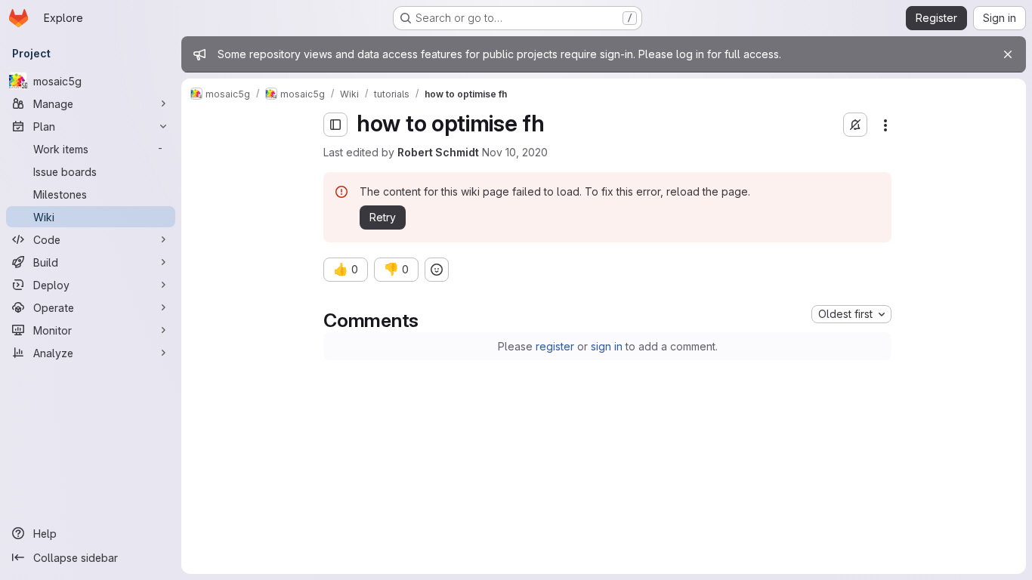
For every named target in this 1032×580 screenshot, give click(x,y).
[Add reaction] (437, 270)
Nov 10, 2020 (515, 152)
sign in (607, 346)
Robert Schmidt (438, 152)
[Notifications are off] (855, 125)
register (555, 346)
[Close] (1008, 54)
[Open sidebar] (335, 125)
